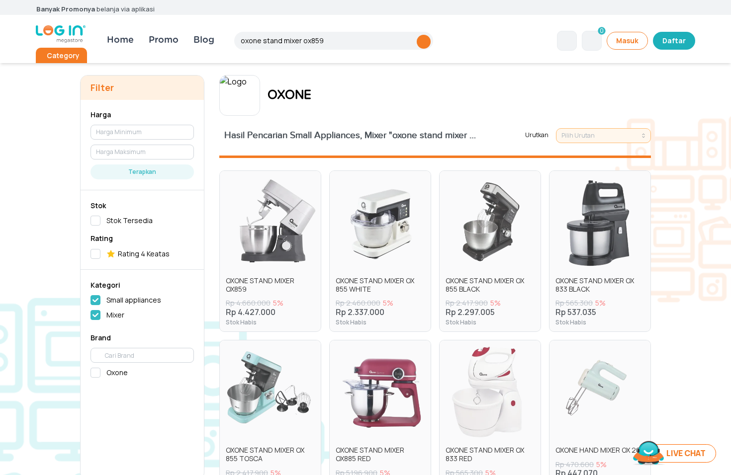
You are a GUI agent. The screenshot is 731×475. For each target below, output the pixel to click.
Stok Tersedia (129, 220)
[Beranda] (61, 34)
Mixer (115, 314)
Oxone (117, 372)
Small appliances (133, 300)
